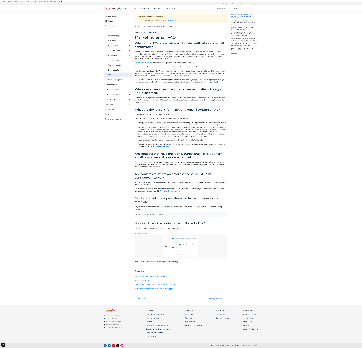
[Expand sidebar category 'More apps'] (129, 114)
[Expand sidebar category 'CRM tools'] (129, 21)
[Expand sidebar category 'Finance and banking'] (129, 119)
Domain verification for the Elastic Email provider (173, 75)
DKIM (195, 73)
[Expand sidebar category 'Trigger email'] (129, 45)
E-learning (144, 8)
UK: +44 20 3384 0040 (114, 318)
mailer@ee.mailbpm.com (143, 63)
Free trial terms (235, 345)
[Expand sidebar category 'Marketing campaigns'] (129, 80)
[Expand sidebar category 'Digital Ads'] (129, 99)
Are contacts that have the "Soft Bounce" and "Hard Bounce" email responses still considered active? (242, 33)
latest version (170, 20)
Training (157, 8)
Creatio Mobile (151, 336)
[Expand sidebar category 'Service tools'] (129, 109)
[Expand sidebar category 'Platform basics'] (129, 16)
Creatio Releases (248, 318)
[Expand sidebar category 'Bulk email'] (129, 40)
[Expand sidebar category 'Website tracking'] (129, 85)
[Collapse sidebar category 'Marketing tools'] (129, 26)
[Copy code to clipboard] (224, 214)
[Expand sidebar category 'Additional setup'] (129, 65)
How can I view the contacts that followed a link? (242, 49)
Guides (133, 8)
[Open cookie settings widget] (3, 345)
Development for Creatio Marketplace (158, 329)
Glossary (246, 325)
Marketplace (243, 4)
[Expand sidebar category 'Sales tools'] (129, 104)
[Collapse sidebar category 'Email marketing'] (129, 36)
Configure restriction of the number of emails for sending (155, 284)
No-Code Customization (154, 318)
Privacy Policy (246, 345)
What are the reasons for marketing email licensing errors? (243, 28)
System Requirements (250, 329)
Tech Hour (188, 318)
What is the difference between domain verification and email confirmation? (241, 16)
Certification (171, 8)
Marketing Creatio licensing (159, 129)
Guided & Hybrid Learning (193, 325)
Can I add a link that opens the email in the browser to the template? (244, 44)
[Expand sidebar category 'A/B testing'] (129, 55)
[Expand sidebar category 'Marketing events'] (129, 94)
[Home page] (136, 26)
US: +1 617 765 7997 (113, 315)
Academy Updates (249, 314)
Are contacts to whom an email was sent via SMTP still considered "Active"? (244, 39)
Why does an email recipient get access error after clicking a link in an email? (243, 22)
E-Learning (189, 314)
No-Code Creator (221, 314)
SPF (167, 73)
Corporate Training (191, 322)
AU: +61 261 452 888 (113, 321)
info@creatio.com (112, 324)
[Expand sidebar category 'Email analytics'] (129, 60)
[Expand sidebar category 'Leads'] (129, 31)
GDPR (255, 345)
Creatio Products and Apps (155, 314)
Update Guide (247, 322)
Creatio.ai (149, 322)
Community (235, 4)
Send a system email (142, 280)
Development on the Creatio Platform (158, 325)
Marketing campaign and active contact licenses (151, 276)
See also (234, 53)
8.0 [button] (225, 8)
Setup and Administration (154, 333)
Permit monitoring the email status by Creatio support (154, 289)
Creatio (228, 4)
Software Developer (222, 318)
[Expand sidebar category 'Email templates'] (129, 50)
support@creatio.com (114, 327)
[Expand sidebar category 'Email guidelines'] (129, 70)
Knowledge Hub (253, 4)
